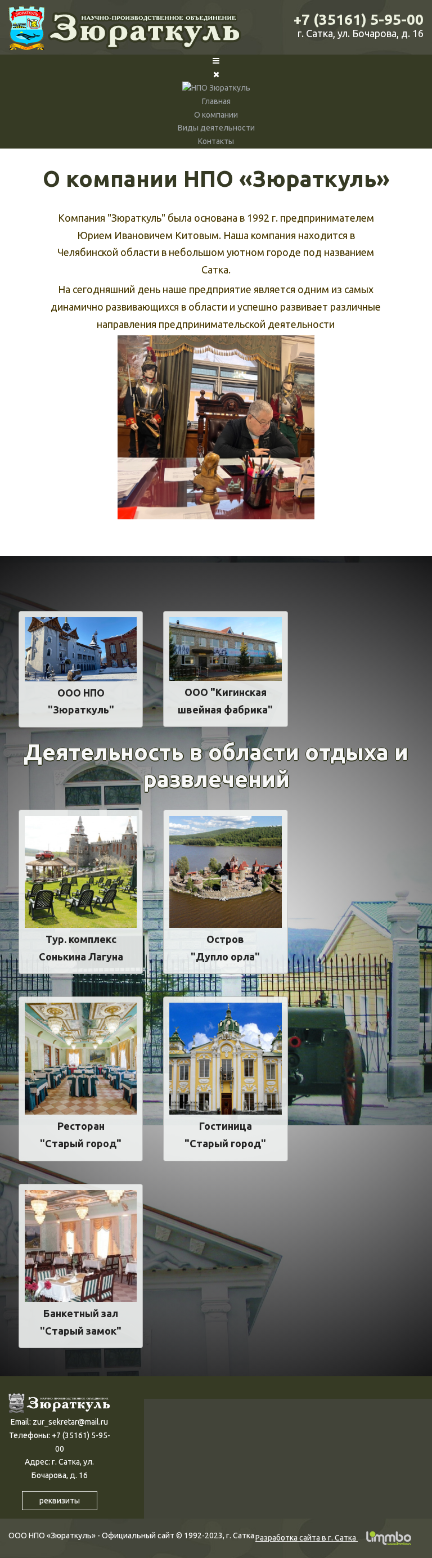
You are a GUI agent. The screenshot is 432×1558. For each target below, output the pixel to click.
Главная (216, 101)
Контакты (216, 141)
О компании (216, 114)
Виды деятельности (216, 127)
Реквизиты (59, 1500)
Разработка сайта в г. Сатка (306, 1537)
